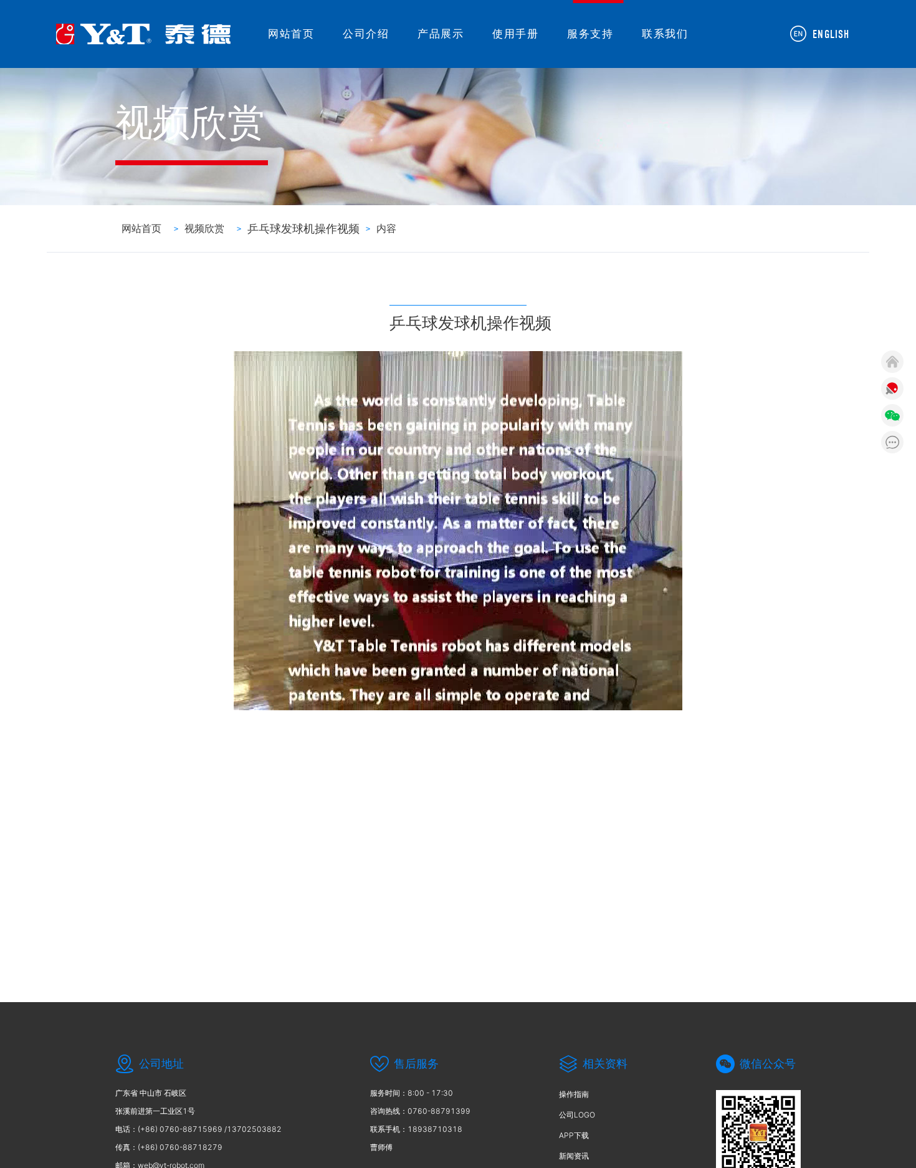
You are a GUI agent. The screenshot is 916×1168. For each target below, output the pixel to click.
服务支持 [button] (590, 33)
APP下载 (574, 1135)
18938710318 (435, 1129)
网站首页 (291, 33)
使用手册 (515, 33)
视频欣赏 (204, 228)
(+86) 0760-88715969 (180, 1129)
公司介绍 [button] (366, 33)
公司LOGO (577, 1114)
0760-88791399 (439, 1111)
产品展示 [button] (440, 33)
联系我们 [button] (665, 33)
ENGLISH (831, 34)
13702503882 (254, 1129)
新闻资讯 (574, 1156)
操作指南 (574, 1094)
